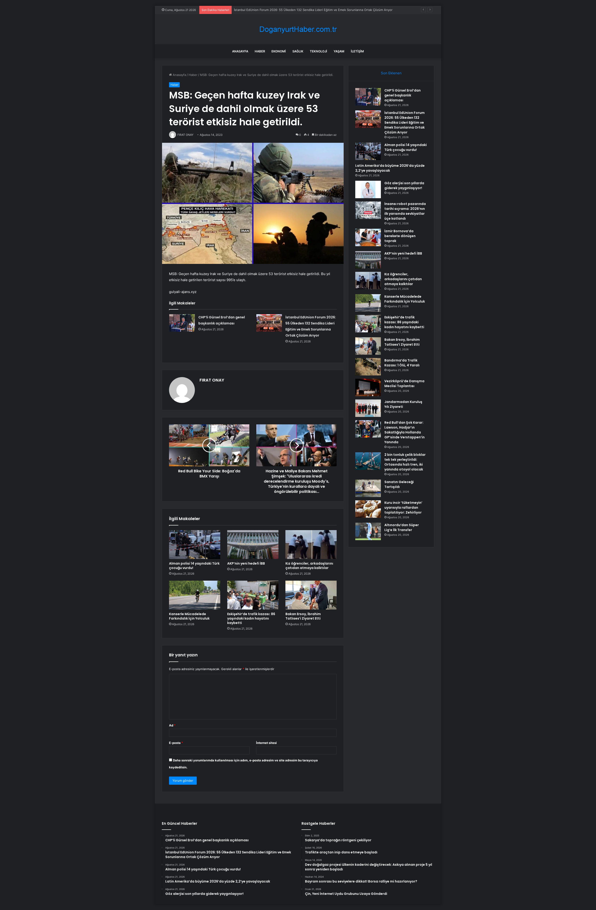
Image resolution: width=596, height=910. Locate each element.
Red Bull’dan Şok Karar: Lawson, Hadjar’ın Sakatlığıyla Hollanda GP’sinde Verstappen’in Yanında (404, 432)
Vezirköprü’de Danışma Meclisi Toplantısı (404, 383)
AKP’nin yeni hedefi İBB (246, 563)
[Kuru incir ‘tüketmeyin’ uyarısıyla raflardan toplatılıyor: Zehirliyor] (368, 509)
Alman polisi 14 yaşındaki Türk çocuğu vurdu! (194, 565)
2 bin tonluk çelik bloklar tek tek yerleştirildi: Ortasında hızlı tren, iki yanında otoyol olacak (405, 462)
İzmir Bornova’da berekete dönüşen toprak (400, 236)
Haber (260, 51)
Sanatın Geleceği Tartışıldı (399, 484)
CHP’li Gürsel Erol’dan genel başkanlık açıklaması (402, 95)
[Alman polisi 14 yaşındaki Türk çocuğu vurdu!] (194, 544)
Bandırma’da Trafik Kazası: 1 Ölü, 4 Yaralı (402, 363)
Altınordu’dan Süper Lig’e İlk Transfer (401, 527)
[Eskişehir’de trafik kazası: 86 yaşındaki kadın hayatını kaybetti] (252, 595)
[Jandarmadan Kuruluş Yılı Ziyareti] (368, 408)
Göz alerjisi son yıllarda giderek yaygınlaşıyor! (404, 185)
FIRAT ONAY (212, 380)
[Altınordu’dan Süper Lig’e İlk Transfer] (368, 531)
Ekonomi (278, 51)
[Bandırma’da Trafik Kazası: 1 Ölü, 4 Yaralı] (368, 366)
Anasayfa (240, 51)
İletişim (357, 51)
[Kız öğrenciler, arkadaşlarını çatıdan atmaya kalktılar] (311, 544)
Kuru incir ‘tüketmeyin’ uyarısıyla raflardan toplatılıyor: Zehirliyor (403, 507)
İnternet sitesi (266, 743)
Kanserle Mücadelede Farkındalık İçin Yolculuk (189, 616)
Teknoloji (318, 51)
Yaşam (339, 51)
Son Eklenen (391, 73)
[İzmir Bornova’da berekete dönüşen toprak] (368, 237)
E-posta (176, 743)
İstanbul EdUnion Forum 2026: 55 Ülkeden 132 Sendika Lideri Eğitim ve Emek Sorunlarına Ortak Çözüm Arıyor (404, 122)
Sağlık (297, 51)
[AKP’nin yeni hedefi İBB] (252, 544)
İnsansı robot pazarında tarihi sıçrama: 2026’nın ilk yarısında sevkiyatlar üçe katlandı (405, 211)
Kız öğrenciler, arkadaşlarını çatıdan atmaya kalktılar (309, 565)
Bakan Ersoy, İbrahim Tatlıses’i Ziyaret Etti (303, 616)
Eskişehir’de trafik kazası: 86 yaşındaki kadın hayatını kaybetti (251, 618)
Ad (172, 725)
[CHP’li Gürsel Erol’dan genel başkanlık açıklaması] (182, 323)
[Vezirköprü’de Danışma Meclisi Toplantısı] (368, 387)
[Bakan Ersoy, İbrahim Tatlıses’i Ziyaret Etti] (311, 595)
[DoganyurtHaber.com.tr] (298, 29)
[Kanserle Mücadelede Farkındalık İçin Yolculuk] (194, 595)
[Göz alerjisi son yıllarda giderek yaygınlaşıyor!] (368, 189)
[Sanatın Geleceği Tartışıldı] (368, 488)
